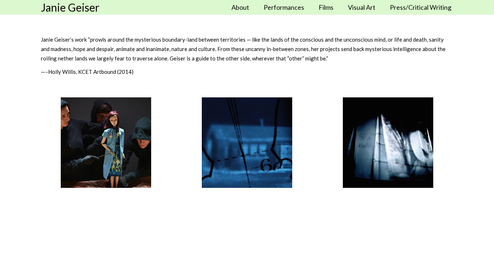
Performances (284, 7)
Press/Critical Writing (420, 7)
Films (326, 7)
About (240, 7)
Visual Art (361, 7)
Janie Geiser (70, 7)
